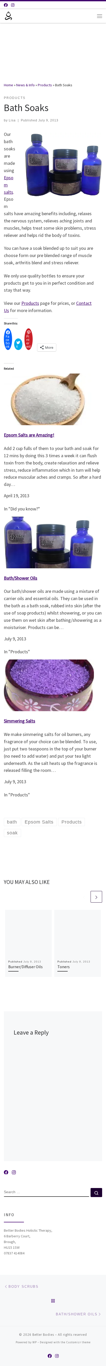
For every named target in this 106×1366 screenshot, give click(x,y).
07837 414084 (14, 1253)
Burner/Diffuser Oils (25, 966)
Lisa (12, 120)
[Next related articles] (96, 897)
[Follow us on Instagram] (12, 5)
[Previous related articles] (84, 897)
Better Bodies (43, 1334)
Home (8, 85)
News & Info (25, 85)
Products (45, 85)
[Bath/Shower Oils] (49, 542)
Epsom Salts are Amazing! (29, 435)
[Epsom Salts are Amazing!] (49, 399)
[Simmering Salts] (49, 685)
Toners (63, 966)
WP (34, 1342)
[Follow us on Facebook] (6, 5)
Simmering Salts (19, 721)
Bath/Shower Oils (20, 578)
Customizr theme (78, 1342)
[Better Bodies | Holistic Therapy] (8, 15)
